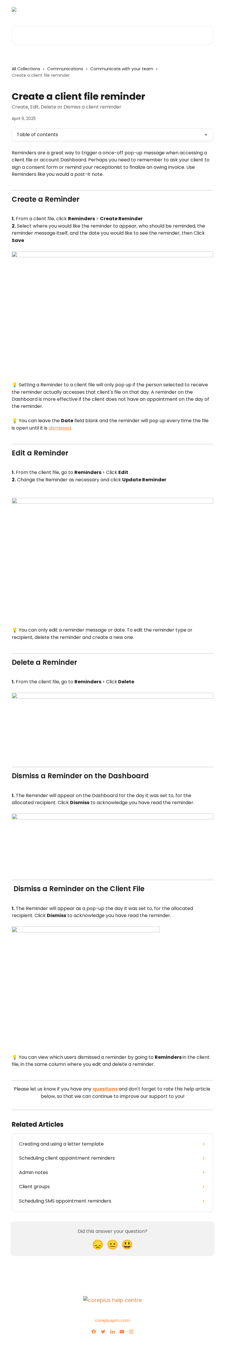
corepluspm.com (112, 1320)
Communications (65, 69)
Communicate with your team (121, 69)
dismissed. (60, 428)
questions (105, 1089)
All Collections (26, 69)
